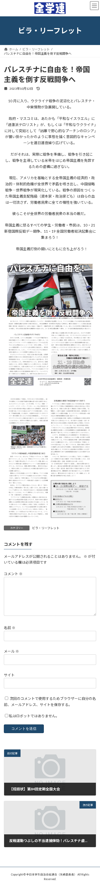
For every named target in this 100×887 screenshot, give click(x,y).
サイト (9, 675)
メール (11, 651)
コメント (13, 574)
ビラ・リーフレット (45, 528)
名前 (9, 628)
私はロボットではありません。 (34, 716)
